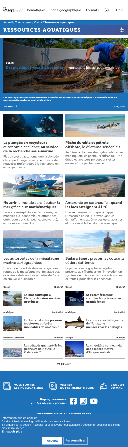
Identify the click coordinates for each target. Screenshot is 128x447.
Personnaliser (76, 440)
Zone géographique (65, 10)
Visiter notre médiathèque (77, 386)
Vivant (38, 22)
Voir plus (63, 364)
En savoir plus (12, 431)
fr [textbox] (118, 10)
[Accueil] (13, 10)
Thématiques (35, 10)
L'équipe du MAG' (118, 386)
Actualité (11, 106)
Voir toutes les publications (28, 386)
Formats (92, 10)
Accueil (8, 22)
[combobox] (119, 10)
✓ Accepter (52, 440)
